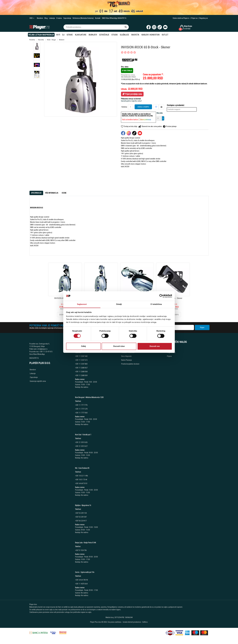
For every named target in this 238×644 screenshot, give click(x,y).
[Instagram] (154, 27)
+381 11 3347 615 (81, 360)
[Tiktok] (160, 27)
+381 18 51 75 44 (81, 480)
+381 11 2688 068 (81, 372)
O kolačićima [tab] (156, 304)
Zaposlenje (67, 18)
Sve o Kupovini (126, 356)
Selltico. (145, 622)
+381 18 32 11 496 (81, 476)
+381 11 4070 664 (81, 584)
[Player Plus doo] (39, 27)
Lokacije (52, 18)
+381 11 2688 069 (81, 375)
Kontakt (97, 18)
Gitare (70, 35)
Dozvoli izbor (119, 346)
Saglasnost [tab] (82, 304)
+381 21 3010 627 (81, 446)
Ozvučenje (104, 35)
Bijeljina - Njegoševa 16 (83, 505)
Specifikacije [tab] (36, 193)
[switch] (105, 336)
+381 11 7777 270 (81, 409)
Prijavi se (194, 18)
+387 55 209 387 (81, 517)
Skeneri (61, 40)
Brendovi (40, 18)
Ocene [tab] (64, 193)
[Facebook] (148, 27)
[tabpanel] (119, 225)
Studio (114, 35)
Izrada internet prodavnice (132, 622)
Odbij (83, 346)
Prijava (169, 356)
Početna (32, 40)
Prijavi (202, 327)
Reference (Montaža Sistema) (83, 18)
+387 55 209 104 (81, 513)
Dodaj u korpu (143, 107)
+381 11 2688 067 (81, 368)
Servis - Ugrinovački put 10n (84, 572)
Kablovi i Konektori (150, 35)
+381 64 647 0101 (81, 483)
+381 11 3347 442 (81, 356)
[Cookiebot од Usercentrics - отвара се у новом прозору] (161, 296)
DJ (63, 35)
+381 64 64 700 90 (81, 580)
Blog (46, 18)
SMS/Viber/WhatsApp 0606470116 (114, 18)
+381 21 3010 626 (81, 442)
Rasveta (135, 35)
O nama (59, 18)
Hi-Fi (58, 35)
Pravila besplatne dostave (130, 364)
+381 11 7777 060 (81, 413)
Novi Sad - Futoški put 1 (83, 435)
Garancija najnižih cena (38, 381)
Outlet (165, 35)
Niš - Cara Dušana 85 (82, 468)
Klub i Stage (51, 40)
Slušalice (124, 35)
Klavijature (80, 35)
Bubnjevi (93, 35)
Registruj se (203, 18)
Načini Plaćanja (126, 360)
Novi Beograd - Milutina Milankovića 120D (89, 397)
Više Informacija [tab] (51, 193)
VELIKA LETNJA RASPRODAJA (41, 35)
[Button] (126, 27)
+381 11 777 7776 (81, 405)
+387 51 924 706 (81, 550)
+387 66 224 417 (81, 521)
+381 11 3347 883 (81, 364)
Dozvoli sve (155, 346)
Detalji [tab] (119, 304)
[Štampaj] (161, 107)
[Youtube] (165, 27)
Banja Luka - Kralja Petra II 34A (85, 543)
